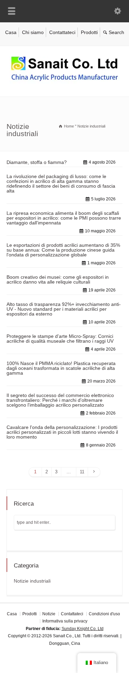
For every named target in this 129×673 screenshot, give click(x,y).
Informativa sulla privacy (64, 621)
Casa (11, 32)
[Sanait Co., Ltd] (65, 82)
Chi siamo (33, 32)
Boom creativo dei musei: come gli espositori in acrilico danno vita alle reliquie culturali (58, 279)
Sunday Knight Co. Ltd (83, 628)
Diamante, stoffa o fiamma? (37, 162)
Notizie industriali (32, 581)
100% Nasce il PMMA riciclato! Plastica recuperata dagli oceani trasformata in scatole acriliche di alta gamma (61, 368)
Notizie (48, 613)
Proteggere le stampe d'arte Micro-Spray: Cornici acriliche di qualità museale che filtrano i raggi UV (60, 338)
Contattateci (62, 32)
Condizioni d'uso (104, 613)
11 (82, 471)
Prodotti (89, 32)
